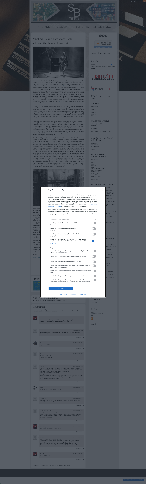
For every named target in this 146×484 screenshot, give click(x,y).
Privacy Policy (82, 294)
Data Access (73, 294)
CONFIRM (61, 288)
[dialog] (73, 242)
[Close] (102, 190)
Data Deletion (63, 294)
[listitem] (73, 219)
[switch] (94, 223)
